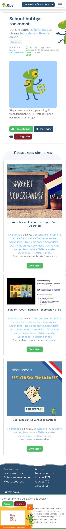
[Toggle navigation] (60, 5)
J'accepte (8, 504)
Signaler (24, 136)
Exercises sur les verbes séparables (34, 420)
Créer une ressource (17, 477)
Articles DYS (42, 477)
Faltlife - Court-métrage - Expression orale (34, 310)
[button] (11, 137)
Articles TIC (42, 481)
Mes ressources (14, 481)
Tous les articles (45, 473)
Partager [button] (45, 129)
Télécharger (23, 129)
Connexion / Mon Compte (38, 5)
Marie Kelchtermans (16, 51)
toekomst (16, 42)
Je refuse (20, 504)
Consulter (35, 265)
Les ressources (13, 473)
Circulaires (42, 485)
